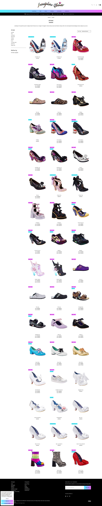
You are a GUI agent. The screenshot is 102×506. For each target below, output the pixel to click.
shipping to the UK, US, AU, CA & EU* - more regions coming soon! (13, 14)
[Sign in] (96, 4)
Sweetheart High (81, 56)
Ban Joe (80, 417)
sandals (12, 32)
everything (34, 11)
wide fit (12, 39)
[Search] (92, 4)
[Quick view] (46, 37)
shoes (46, 11)
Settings (7, 498)
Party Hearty (59, 84)
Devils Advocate (81, 84)
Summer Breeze (37, 417)
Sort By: (79, 31)
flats (12, 33)
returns (12, 487)
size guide (13, 485)
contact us (13, 490)
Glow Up (37, 112)
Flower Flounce (81, 222)
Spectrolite (37, 470)
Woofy (81, 167)
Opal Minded (37, 389)
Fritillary (80, 112)
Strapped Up (80, 307)
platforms (13, 43)
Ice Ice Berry (59, 139)
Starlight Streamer (59, 389)
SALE (40, 11)
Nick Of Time (37, 443)
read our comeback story (44, 14)
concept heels (13, 42)
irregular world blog (15, 491)
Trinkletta (37, 222)
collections (67, 11)
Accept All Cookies (7, 503)
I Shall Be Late (37, 56)
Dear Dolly (37, 362)
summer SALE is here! (33, 14)
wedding (52, 11)
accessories (59, 11)
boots (12, 40)
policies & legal (14, 489)
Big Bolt (59, 250)
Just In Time (80, 470)
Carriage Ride (59, 417)
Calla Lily (59, 334)
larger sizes (13, 45)
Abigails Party (80, 389)
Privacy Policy (10, 496)
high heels (13, 36)
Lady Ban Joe (37, 167)
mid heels (13, 35)
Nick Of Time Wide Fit (81, 443)
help (12, 483)
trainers (12, 38)
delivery (12, 486)
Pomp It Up (59, 195)
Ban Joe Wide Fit (59, 443)
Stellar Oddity (37, 279)
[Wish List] (94, 4)
